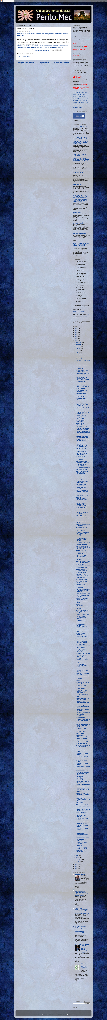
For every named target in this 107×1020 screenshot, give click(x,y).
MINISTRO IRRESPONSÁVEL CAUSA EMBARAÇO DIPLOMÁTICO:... (81, 499)
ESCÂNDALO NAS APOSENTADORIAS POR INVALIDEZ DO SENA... (83, 566)
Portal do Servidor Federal (82, 944)
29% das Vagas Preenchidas (80, 424)
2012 (76, 864)
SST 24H (78, 363)
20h (87, 314)
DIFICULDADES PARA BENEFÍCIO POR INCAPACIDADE (81, 691)
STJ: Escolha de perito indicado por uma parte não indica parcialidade (81, 894)
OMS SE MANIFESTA (81, 579)
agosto (78, 350)
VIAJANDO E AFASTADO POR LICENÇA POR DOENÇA (82, 534)
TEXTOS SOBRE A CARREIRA (80, 102)
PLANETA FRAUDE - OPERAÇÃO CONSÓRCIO (81, 395)
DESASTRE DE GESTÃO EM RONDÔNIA (82, 637)
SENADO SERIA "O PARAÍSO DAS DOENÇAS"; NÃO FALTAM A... (81, 814)
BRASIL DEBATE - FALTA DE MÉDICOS (82, 408)
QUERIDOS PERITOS (81, 469)
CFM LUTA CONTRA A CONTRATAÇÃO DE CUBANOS (81, 650)
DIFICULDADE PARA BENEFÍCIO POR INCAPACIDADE (81, 687)
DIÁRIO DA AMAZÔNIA (79, 223)
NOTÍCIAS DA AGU (80, 388)
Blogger (73, 1014)
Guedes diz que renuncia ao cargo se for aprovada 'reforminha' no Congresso (84, 949)
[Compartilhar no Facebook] (60, 50)
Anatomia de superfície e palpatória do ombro (84, 967)
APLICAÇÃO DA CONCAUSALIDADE (81, 621)
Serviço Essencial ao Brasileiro (81, 634)
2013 (76, 340)
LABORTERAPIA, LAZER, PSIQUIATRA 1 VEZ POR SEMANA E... (83, 412)
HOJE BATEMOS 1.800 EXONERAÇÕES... (82, 371)
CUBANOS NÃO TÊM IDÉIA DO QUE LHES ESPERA (83, 810)
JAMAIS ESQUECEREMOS (82, 365)
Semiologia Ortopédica (81, 963)
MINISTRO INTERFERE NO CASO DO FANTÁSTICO (83, 562)
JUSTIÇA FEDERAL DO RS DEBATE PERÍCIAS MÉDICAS (83, 725)
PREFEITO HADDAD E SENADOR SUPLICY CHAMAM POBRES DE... (83, 504)
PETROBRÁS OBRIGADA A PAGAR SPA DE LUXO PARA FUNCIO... (83, 481)
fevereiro (78, 859)
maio (77, 357)
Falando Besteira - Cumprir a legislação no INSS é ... (83, 799)
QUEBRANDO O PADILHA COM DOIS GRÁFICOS (82, 789)
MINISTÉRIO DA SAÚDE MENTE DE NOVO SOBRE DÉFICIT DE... (82, 472)
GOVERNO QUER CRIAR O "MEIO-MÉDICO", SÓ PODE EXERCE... (83, 721)
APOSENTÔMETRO (78, 106)
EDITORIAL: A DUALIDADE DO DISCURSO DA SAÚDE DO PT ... (83, 655)
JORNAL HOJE (77, 212)
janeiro (78, 861)
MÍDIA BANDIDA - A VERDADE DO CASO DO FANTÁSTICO (83, 552)
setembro (78, 348)
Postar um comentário (25, 56)
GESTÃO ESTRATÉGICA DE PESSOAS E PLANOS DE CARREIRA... (83, 547)
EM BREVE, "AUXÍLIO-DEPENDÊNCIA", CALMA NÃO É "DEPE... (83, 646)
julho (77, 352)
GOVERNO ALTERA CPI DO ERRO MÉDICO (83, 785)
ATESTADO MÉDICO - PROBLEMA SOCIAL (82, 382)
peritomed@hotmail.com (79, 311)
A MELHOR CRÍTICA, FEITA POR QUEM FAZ (82, 702)
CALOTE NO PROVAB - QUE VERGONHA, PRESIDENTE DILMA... (82, 740)
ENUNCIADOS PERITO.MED (80, 104)
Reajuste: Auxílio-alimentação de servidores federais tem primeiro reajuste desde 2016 (81, 930)
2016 (76, 334)
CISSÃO (78, 680)
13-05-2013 (79, 791)
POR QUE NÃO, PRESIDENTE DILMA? (82, 736)
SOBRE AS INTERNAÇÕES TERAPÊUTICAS (83, 525)
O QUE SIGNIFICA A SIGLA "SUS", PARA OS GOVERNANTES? (83, 747)
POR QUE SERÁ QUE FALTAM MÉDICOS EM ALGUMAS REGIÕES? (82, 428)
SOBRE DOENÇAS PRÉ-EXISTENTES (82, 454)
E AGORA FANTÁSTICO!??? (81, 368)
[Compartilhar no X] (58, 50)
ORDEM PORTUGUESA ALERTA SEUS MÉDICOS (83, 386)
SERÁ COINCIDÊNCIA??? (82, 743)
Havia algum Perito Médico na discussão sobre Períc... (82, 400)
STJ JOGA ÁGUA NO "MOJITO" (81, 843)
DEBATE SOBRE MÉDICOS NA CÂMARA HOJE (83, 767)
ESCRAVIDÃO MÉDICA (81, 572)
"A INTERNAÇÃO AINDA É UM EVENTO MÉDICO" (82, 462)
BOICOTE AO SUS (80, 733)
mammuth (59, 1014)
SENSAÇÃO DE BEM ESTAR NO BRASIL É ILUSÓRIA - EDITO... (82, 576)
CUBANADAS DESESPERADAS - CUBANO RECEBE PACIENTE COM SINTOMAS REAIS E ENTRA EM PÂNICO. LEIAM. (81, 245)
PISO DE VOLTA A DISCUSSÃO (80, 421)
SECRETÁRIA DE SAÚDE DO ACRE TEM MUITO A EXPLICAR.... (82, 839)
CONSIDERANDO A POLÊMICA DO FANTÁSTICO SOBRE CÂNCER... (82, 557)
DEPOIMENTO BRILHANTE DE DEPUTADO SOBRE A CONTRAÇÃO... (83, 595)
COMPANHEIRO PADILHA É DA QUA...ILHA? (82, 699)
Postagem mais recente (25, 62)
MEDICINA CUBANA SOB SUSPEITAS (82, 630)
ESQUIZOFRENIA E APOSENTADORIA (78, 173)
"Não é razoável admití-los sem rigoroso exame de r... (83, 806)
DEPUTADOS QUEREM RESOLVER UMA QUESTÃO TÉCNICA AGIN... (82, 600)
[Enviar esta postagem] (53, 50)
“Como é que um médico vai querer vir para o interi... (82, 611)
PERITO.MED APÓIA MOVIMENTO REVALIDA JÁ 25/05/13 (82, 458)
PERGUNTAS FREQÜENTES (80, 98)
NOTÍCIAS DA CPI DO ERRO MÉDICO (81, 508)
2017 (76, 332)
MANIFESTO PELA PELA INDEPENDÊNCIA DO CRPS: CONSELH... (82, 529)
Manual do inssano (80, 874)
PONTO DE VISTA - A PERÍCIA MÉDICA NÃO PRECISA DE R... (82, 586)
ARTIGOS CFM (77, 184)
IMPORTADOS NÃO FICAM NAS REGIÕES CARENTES (83, 714)
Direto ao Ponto (33, 32)
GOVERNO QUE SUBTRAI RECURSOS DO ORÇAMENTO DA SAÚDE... (82, 616)
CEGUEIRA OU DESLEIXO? (83, 361)
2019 (76, 328)
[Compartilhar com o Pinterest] (61, 50)
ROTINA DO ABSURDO (79, 96)
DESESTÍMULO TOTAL (82, 495)
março (78, 857)
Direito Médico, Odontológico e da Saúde (81, 909)
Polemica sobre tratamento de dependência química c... (82, 833)
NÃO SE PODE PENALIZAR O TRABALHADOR (83, 543)
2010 (76, 868)
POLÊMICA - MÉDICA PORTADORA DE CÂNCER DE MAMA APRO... (81, 665)
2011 (76, 866)
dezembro (79, 342)
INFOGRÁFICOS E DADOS (80, 100)
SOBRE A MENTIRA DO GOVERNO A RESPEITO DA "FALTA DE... (82, 795)
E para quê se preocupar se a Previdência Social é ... (82, 706)
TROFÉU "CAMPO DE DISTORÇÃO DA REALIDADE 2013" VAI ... (83, 378)
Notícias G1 (79, 358)
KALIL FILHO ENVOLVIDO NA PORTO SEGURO (82, 437)
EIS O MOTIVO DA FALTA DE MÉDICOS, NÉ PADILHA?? (82, 441)
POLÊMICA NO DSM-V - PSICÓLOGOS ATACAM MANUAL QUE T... (82, 450)
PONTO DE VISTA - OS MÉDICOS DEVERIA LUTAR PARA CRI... (81, 445)
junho (78, 355)
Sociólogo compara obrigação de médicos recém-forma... (82, 417)
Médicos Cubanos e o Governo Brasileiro (81, 570)
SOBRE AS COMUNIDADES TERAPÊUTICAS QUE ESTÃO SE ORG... (83, 590)
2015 (76, 336)
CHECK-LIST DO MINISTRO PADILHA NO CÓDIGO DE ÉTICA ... (82, 847)
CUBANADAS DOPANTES (79, 233)
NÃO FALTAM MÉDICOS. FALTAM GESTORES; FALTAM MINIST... (82, 492)
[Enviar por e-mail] (55, 50)
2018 (76, 330)
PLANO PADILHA (80, 717)
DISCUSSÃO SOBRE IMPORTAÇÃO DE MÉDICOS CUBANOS (82, 852)
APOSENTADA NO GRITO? (83, 519)
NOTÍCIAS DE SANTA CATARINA (81, 391)
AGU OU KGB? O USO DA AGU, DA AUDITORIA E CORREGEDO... (82, 404)
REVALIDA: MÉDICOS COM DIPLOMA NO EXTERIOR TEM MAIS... (83, 433)
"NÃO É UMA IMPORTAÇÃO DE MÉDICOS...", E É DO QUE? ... (82, 606)
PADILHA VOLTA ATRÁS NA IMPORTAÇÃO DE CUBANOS (82, 512)
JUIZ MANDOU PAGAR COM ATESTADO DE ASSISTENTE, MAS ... (82, 641)
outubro (78, 346)
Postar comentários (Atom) (29, 66)
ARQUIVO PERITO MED (79, 94)
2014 (76, 338)
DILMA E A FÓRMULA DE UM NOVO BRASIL (82, 822)
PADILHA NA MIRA (80, 476)
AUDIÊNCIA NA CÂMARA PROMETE (82, 710)
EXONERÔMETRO (77, 107)
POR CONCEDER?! (81, 478)
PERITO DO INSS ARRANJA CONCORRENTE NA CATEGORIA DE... (81, 626)
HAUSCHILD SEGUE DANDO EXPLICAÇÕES (82, 516)
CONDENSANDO (80, 802)
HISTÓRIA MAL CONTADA (80, 126)
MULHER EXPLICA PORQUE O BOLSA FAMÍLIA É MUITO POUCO (81, 538)
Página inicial (44, 62)
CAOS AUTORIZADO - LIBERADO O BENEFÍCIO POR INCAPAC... (81, 486)
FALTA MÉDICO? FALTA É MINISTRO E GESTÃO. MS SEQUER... (82, 660)
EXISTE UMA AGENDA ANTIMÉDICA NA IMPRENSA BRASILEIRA (83, 466)
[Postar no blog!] (57, 50)
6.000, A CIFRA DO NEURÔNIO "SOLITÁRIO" (80, 778)
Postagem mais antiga (62, 62)
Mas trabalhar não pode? (82, 770)
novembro (79, 344)
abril (77, 855)
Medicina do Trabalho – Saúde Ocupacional (81, 890)
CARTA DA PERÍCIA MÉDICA (80, 92)
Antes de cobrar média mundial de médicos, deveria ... (82, 670)
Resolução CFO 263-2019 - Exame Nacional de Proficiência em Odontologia (82, 912)
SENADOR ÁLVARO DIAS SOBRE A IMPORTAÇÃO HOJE (82, 773)
